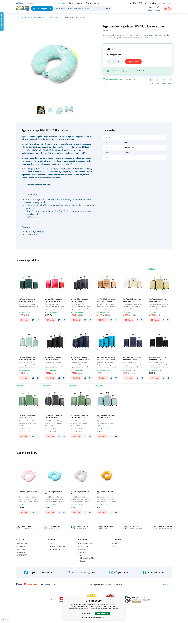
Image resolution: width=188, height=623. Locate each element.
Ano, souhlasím (102, 613)
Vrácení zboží (84, 546)
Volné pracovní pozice (54, 549)
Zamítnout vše (86, 613)
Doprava (82, 555)
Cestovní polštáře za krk (55, 17)
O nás (50, 543)
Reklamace (83, 549)
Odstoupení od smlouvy (76, 3)
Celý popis (146, 38)
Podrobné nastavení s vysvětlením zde (94, 617)
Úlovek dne (97, 3)
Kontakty (88, 3)
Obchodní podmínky (86, 543)
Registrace (114, 546)
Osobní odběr (84, 552)
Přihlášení (114, 543)
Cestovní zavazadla (25, 17)
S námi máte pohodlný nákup (57, 546)
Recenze (82, 561)
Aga (124, 138)
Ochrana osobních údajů (87, 558)
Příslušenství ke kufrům (39, 17)
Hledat (108, 8)
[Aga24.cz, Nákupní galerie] (16, 17)
